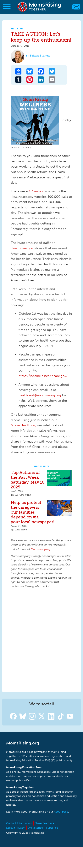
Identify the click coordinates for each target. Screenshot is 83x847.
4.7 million (36, 191)
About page (61, 811)
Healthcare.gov (22, 248)
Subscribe (52, 827)
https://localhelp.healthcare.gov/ (43, 376)
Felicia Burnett (40, 55)
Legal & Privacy (15, 827)
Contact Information (18, 823)
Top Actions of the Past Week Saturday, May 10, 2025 (28, 479)
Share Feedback (44, 823)
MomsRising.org (39, 6)
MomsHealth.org (23, 425)
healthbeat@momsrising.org (40, 395)
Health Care (17, 28)
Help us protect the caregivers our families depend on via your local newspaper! (32, 512)
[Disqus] (41, 639)
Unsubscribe (35, 827)
